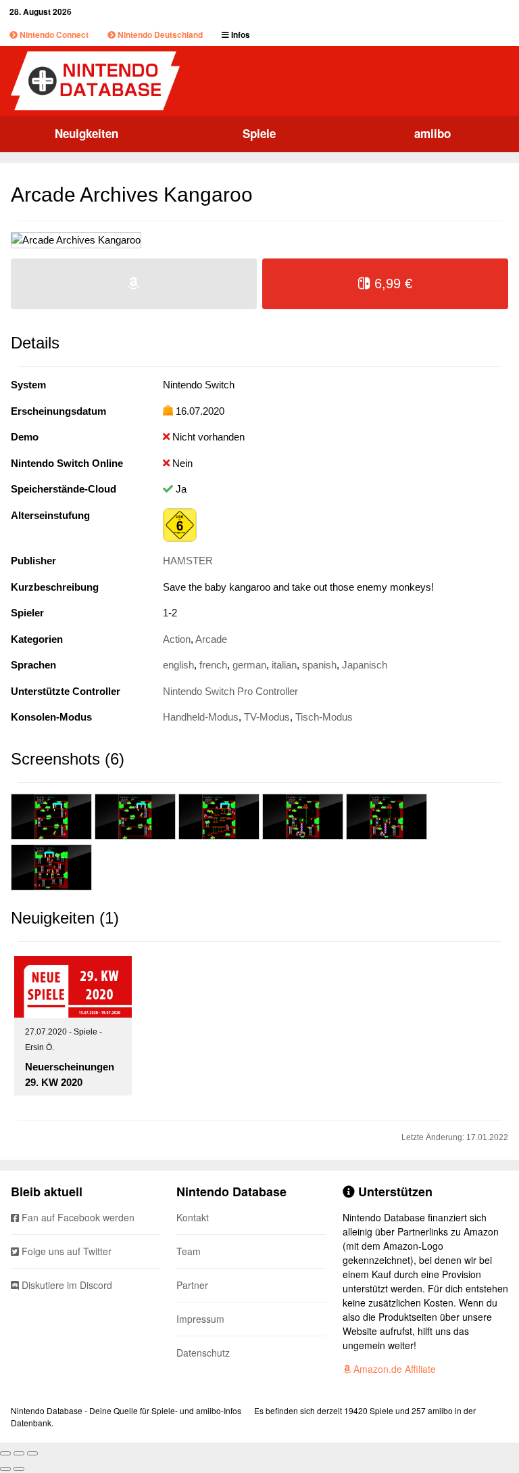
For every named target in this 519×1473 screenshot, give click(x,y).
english (178, 665)
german (249, 665)
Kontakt (192, 1217)
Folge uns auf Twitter (65, 1251)
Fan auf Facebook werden (76, 1217)
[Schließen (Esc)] (5, 1453)
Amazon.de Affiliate (393, 1369)
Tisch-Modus (324, 717)
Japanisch (364, 665)
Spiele (259, 133)
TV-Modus (267, 717)
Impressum (200, 1318)
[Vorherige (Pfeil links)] (5, 1469)
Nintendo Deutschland (159, 34)
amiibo (432, 133)
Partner (192, 1285)
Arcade (211, 639)
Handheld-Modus (201, 717)
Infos (239, 34)
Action (177, 639)
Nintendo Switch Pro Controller (230, 691)
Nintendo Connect (53, 34)
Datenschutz (203, 1352)
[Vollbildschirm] (19, 1453)
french (213, 665)
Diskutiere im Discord (65, 1285)
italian (284, 665)
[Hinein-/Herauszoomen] (32, 1453)
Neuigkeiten (86, 133)
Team (188, 1251)
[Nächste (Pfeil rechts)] (19, 1469)
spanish (319, 665)
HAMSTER (188, 560)
